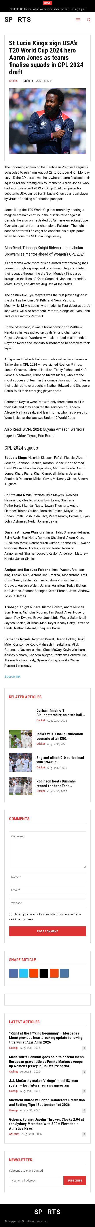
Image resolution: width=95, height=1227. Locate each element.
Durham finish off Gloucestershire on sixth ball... (60, 712)
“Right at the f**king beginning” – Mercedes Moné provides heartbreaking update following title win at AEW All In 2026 (46, 1037)
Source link (12, 677)
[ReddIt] (33, 973)
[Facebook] (13, 973)
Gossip (13, 1048)
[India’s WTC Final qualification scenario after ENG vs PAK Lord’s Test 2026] (20, 739)
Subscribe (74, 1180)
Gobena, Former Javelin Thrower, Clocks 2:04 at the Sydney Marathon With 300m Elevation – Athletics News (46, 1124)
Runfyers (27, 81)
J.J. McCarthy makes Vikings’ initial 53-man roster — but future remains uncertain (43, 1082)
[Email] (44, 973)
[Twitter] (23, 973)
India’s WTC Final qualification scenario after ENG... (59, 736)
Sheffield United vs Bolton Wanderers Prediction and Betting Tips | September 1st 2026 (47, 1102)
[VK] (64, 973)
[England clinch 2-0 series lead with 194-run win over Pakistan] (20, 762)
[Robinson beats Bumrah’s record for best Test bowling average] (20, 786)
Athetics (14, 1134)
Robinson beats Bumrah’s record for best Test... (56, 783)
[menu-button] (78, 20)
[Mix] (54, 973)
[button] (89, 19)
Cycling (13, 1071)
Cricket (13, 81)
